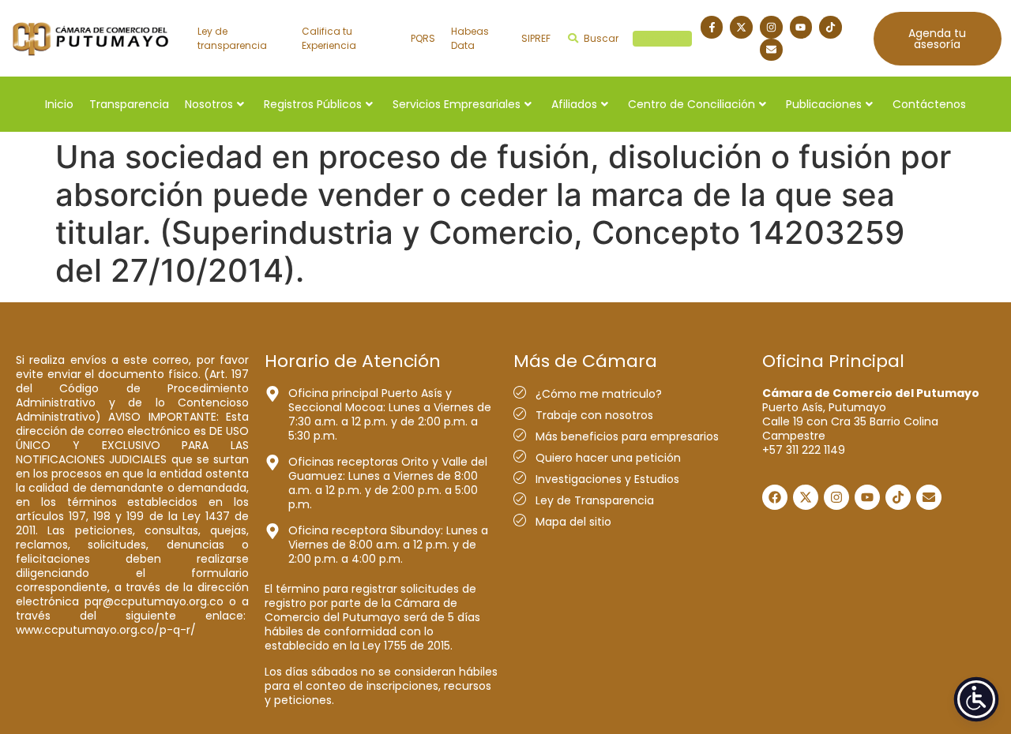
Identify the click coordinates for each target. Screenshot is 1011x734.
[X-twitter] (741, 27)
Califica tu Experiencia (329, 38)
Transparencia (129, 104)
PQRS (423, 38)
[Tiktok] (830, 27)
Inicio (59, 104)
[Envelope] (771, 50)
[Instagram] (771, 27)
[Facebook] (774, 497)
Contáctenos (929, 104)
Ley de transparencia (232, 38)
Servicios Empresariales (457, 104)
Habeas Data (470, 38)
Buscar (635, 38)
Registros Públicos (313, 104)
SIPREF (536, 38)
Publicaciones (824, 104)
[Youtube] (801, 27)
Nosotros (209, 104)
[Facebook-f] (712, 27)
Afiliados (574, 104)
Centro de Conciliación (691, 104)
